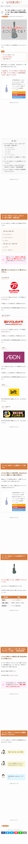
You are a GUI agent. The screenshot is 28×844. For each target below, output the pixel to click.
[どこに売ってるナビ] (14, 2)
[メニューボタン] (2, 2)
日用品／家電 (5, 16)
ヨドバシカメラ (11, 149)
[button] (3, 833)
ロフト (9, 153)
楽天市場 (15, 94)
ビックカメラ (11, 147)
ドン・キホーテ (11, 154)
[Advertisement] (14, 120)
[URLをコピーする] (25, 833)
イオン (9, 151)
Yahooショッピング (17, 97)
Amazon (15, 92)
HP (19, 297)
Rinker (17, 89)
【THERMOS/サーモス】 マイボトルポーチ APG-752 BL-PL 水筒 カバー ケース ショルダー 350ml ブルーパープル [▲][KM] (18, 84)
